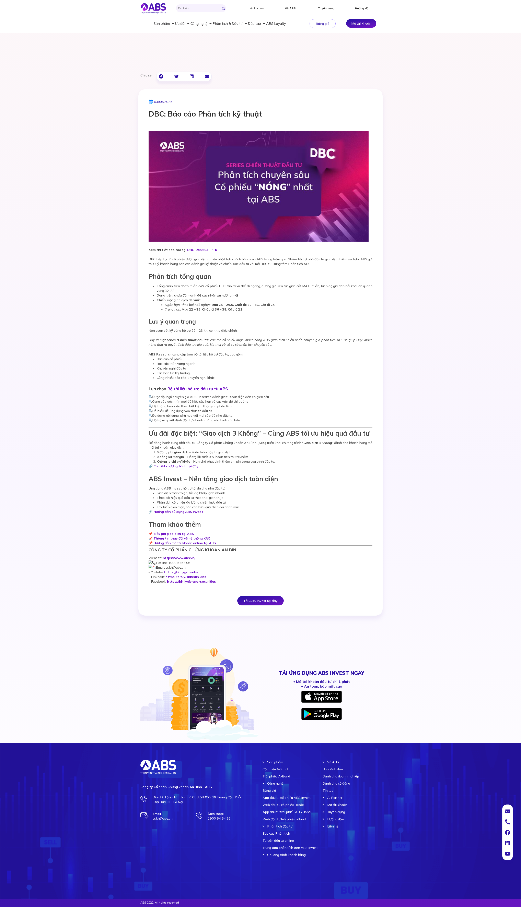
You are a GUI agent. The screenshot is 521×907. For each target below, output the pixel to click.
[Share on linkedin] (191, 76)
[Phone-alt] (507, 822)
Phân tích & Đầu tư (228, 23)
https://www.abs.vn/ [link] (179, 558)
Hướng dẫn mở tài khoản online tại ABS (184, 543)
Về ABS (290, 8)
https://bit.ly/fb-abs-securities (191, 581)
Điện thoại (216, 814)
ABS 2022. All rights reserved (159, 902)
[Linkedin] (507, 843)
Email (157, 814)
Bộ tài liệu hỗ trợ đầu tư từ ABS (197, 388)
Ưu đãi (180, 23)
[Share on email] (206, 76)
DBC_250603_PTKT (203, 250)
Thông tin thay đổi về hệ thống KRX (181, 538)
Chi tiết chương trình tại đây (175, 466)
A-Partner (257, 8)
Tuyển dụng (326, 8)
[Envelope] (507, 811)
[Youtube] (507, 853)
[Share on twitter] (176, 76)
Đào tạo (254, 23)
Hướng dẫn (362, 8)
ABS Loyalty (276, 23)
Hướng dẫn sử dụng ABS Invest (178, 512)
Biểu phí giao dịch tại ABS (173, 534)
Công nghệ (198, 23)
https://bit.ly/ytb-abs (181, 572)
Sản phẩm (162, 23)
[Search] (223, 8)
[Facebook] (507, 832)
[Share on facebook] (161, 76)
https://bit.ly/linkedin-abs (185, 577)
